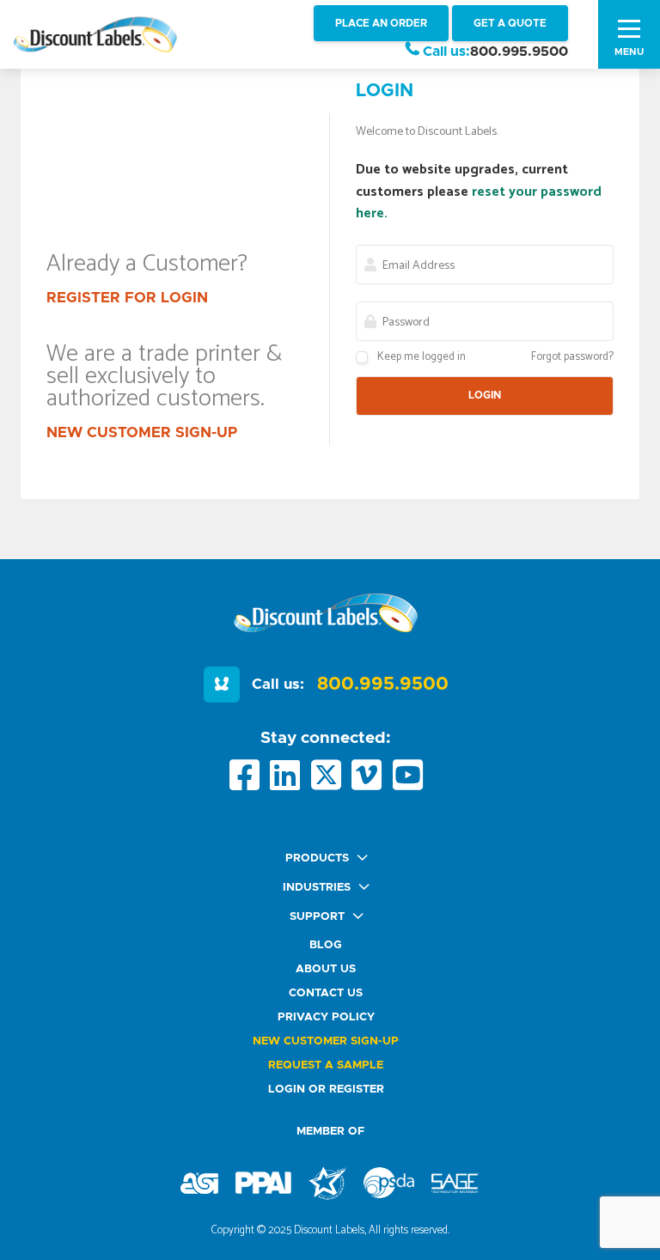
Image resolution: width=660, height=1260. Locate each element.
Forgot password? (572, 357)
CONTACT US (326, 993)
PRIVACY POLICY (326, 1017)
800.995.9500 (519, 51)
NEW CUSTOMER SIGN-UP (141, 432)
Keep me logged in (421, 357)
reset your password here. (479, 203)
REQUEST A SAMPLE (325, 1065)
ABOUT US (326, 969)
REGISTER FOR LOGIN (127, 297)
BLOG (325, 945)
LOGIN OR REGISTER (326, 1089)
